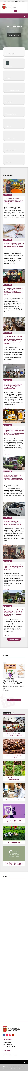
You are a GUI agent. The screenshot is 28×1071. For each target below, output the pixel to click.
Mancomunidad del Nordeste (14, 998)
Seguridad (14, 968)
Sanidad (15, 948)
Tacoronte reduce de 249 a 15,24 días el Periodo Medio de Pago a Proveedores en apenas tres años (14, 246)
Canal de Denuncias (15, 1008)
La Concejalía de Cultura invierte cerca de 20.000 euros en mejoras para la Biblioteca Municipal (13, 201)
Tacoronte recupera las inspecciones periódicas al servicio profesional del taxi (12, 523)
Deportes (14, 938)
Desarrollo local (15, 898)
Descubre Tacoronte (14, 26)
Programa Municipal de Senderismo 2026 (12, 681)
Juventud (14, 908)
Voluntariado (14, 988)
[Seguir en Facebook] (4, 1034)
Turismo (15, 928)
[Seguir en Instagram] (7, 1034)
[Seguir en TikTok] (10, 1034)
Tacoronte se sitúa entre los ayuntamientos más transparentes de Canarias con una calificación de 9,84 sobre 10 (13, 478)
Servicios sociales (14, 978)
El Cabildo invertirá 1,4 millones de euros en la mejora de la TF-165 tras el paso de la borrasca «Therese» (14, 567)
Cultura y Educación (14, 918)
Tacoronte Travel (14, 35)
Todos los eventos (14, 700)
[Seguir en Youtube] (13, 1034)
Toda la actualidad (14, 639)
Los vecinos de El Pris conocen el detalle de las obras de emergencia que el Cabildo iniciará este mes (13, 386)
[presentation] (3, 663)
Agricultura (15, 888)
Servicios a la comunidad (14, 958)
